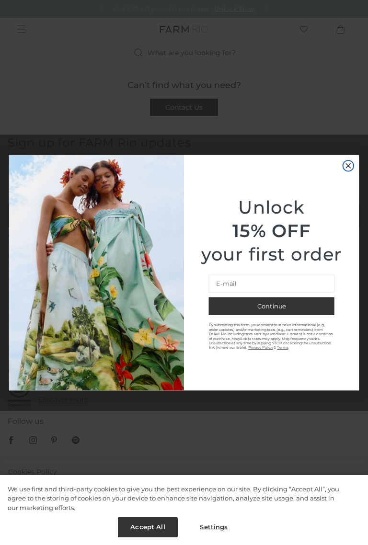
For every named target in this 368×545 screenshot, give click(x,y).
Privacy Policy (260, 347)
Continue (271, 306)
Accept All (147, 527)
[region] (184, 510)
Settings (214, 527)
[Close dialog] (348, 165)
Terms (282, 347)
